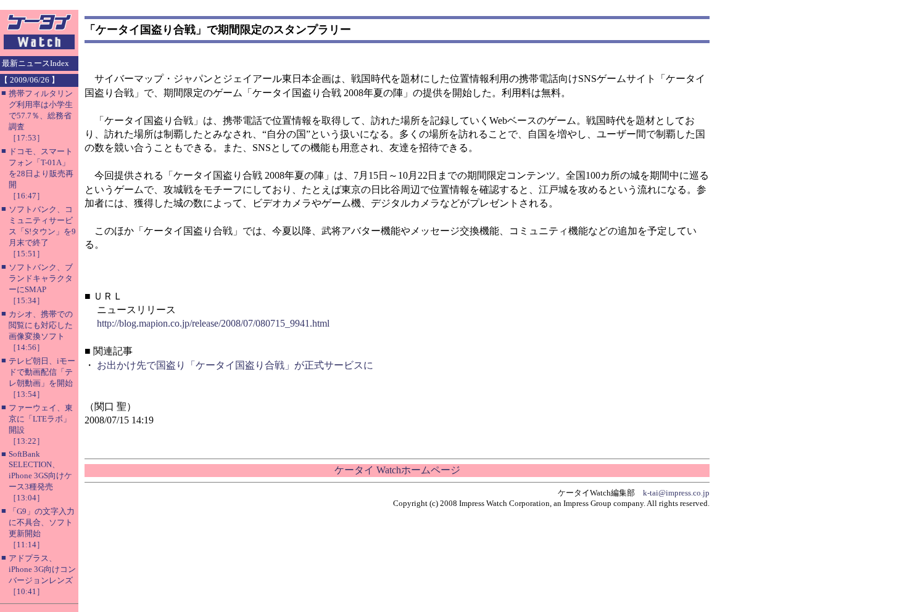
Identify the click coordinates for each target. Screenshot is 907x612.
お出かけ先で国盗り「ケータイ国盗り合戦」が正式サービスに (235, 365)
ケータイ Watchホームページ (397, 470)
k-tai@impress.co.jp (676, 492)
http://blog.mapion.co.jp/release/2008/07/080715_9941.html (213, 323)
